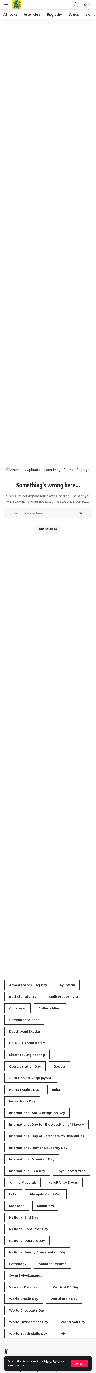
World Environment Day (28, 1322)
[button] (79, 1363)
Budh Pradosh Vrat (64, 996)
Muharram (45, 1206)
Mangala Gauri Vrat (46, 1194)
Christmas (17, 1008)
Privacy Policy (52, 1361)
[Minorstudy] (16, 4)
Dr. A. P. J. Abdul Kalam (27, 1043)
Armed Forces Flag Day (28, 985)
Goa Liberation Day (25, 1066)
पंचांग (63, 1333)
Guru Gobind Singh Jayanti (30, 1078)
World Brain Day (64, 1299)
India (56, 1089)
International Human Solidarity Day (38, 1148)
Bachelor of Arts (22, 996)
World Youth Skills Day (28, 1333)
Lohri (13, 1194)
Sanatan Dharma (52, 1264)
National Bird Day (23, 1217)
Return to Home (48, 528)
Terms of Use (16, 1365)
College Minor (50, 1008)
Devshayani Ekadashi (26, 1031)
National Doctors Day (27, 1240)
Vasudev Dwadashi (24, 1287)
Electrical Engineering (27, 1055)
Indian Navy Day (22, 1101)
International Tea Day (27, 1171)
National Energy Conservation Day (37, 1252)
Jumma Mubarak (22, 1182)
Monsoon (17, 1206)
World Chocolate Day (27, 1310)
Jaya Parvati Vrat (71, 1171)
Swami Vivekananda (25, 1275)
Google (59, 1066)
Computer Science (24, 1020)
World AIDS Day (66, 1287)
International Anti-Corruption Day (37, 1113)
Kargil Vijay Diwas (63, 1182)
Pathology (17, 1264)
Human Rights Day (24, 1089)
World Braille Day (23, 1299)
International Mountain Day (31, 1159)
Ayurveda (67, 985)
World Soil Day (73, 1322)
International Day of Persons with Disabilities (46, 1136)
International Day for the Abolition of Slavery (46, 1124)
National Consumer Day (28, 1229)
